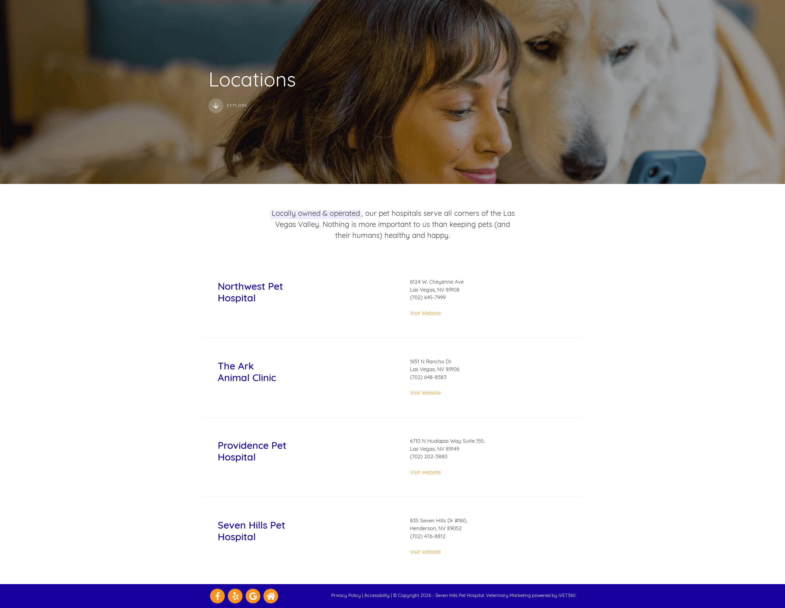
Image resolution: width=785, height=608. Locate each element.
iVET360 (567, 596)
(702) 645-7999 (428, 297)
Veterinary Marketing (508, 596)
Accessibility (377, 596)
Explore (237, 106)
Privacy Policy (346, 596)
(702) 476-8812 (428, 536)
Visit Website (425, 313)
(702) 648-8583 (428, 377)
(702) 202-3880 (428, 457)
